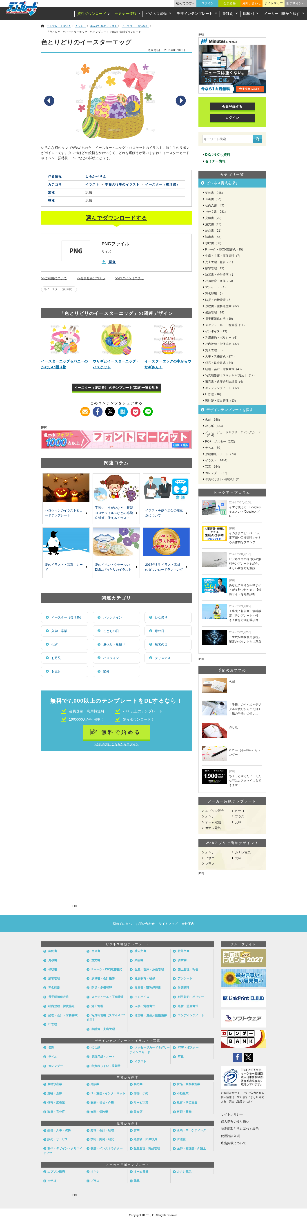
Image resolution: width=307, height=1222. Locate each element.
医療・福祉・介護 (102, 1102)
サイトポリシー (232, 1114)
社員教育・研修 (145, 978)
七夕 (54, 644)
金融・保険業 (99, 1111)
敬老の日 (161, 644)
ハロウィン (111, 658)
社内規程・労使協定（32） (222, 343)
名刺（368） (213, 419)
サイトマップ (273, 3)
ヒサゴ (239, 811)
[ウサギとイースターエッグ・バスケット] (116, 339)
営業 (137, 1130)
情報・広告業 (56, 1102)
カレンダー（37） (217, 472)
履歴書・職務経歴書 (148, 987)
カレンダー (55, 1066)
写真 (181, 1056)
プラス (239, 816)
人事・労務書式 (145, 1006)
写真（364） (213, 466)
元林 (238, 822)
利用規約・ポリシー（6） (222, 337)
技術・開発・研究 (102, 1139)
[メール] (85, 409)
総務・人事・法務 (59, 1130)
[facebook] (98, 409)
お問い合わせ (251, 3)
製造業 (138, 1084)
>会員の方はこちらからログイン (116, 744)
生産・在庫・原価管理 (149, 969)
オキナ (210, 816)
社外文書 (183, 951)
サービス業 (141, 1102)
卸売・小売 (141, 1093)
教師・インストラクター (107, 1148)
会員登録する (232, 106)
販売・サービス (57, 1139)
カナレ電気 (213, 828)
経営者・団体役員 (145, 1139)
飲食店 (138, 1111)
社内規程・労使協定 (61, 1006)
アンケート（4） (216, 287)
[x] (110, 409)
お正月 (56, 671)
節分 (106, 671)
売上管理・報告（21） (220, 262)
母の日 (159, 631)
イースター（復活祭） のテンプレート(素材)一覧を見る (116, 387)
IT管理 (52, 1024)
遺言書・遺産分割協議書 (151, 1015)
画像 (112, 262)
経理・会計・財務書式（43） (224, 369)
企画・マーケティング (191, 1130)
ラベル (52, 1056)
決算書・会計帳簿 (103, 978)
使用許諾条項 (230, 1136)
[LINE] (148, 409)
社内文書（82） (215, 205)
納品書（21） (214, 230)
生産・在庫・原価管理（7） (223, 255)
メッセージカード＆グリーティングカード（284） (233, 434)
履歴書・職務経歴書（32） (222, 306)
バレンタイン (112, 617)
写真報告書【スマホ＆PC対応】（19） (230, 375)
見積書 (52, 960)
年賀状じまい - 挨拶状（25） (224, 479)
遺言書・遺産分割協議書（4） (225, 381)
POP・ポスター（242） (221, 441)
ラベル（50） (214, 447)
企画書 (95, 951)
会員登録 (229, 3)
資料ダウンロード (91, 14)
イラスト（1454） (217, 460)
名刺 (51, 1047)
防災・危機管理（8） (219, 299)
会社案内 (188, 923)
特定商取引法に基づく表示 (240, 1128)
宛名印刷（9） (214, 293)
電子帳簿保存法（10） (220, 318)
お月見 (56, 658)
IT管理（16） (214, 394)
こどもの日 (111, 631)
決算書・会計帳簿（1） (220, 274)
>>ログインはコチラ (129, 278)
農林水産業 (54, 1084)
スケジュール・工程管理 (107, 997)
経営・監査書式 (188, 1006)
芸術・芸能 (184, 1111)
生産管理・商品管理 (147, 1148)
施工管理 (97, 1006)
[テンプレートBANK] (22, 8)
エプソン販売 (214, 811)
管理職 (181, 1139)
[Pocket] (135, 409)
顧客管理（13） (215, 268)
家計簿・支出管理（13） (221, 400)
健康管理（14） (215, 312)
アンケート (185, 978)
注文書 (95, 960)
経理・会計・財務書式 (63, 1015)
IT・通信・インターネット (108, 1093)
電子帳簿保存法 (58, 997)
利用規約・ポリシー (191, 997)
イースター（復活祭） (60, 289)
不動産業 (183, 1093)
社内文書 (140, 951)
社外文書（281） (216, 211)
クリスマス (163, 658)
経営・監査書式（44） (220, 362)
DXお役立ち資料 (217, 154)
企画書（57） (214, 199)
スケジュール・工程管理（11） (225, 325)
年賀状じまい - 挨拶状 (105, 1066)
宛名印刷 (54, 987)
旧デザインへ (295, 3)
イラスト (140, 1061)
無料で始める (121, 732)
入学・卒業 (59, 631)
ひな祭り (161, 617)
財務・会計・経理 (102, 1130)
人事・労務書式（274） (220, 356)
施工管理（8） (214, 350)
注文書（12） (214, 224)
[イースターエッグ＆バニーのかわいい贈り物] (64, 339)
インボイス (142, 997)
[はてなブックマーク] (123, 409)
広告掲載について (233, 1143)
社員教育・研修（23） (220, 280)
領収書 (52, 969)
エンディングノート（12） (222, 387)
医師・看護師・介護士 (191, 1148)
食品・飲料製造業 (188, 1084)
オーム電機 (213, 822)
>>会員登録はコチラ (91, 278)
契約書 (52, 951)
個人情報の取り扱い (235, 1121)
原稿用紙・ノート (103, 1056)
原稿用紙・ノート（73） (221, 454)
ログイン (207, 3)
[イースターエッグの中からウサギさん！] (168, 339)
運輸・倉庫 (54, 1093)
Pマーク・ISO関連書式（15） (225, 249)
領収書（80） (214, 243)
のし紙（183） (215, 425)
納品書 (139, 960)
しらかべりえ (95, 176)
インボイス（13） (217, 331)
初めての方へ (185, 3)
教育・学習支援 (187, 1102)
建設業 (95, 1084)
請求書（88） (214, 236)
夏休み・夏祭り (114, 644)
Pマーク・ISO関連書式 (106, 969)
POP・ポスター (188, 1047)
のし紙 (95, 1047)
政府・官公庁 (56, 1111)
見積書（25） (214, 218)
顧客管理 (54, 978)
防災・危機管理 (101, 987)
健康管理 (183, 987)
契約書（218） (215, 192)
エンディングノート (191, 1015)
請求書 (182, 960)
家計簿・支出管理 (103, 1029)
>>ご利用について (54, 278)
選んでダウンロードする (116, 218)
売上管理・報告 (188, 969)
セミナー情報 (125, 14)
